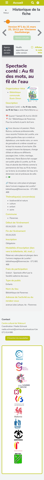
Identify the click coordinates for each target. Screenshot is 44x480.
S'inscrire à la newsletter (17, 338)
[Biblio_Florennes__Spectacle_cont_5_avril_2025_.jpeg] (31, 95)
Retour (6, 13)
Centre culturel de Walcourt (14, 323)
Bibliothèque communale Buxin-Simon (15, 95)
